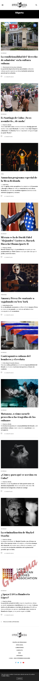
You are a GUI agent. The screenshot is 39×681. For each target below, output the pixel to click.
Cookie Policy (5, 676)
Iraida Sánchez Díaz (8, 305)
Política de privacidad (19, 642)
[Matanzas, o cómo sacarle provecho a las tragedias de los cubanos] (19, 393)
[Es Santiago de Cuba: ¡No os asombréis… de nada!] (19, 97)
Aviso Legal (19, 645)
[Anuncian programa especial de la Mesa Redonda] (19, 157)
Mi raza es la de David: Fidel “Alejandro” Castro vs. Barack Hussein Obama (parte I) (18, 241)
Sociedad (3, 53)
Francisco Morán (7, 124)
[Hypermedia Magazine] (19, 5)
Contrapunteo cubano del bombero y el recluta (15, 357)
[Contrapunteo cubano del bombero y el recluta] (19, 335)
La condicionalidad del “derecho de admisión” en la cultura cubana (19, 60)
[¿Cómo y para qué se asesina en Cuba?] (19, 454)
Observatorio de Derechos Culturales (12, 67)
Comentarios (20, 647)
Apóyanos (19, 655)
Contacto (20, 650)
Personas (4, 294)
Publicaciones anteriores (11, 621)
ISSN (19, 653)
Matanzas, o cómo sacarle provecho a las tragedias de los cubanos (18, 417)
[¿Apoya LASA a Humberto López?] (19, 574)
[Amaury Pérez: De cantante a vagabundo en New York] (19, 278)
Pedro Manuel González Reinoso (11, 363)
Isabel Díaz (5, 184)
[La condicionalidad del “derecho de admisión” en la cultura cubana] (19, 36)
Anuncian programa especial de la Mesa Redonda (19, 179)
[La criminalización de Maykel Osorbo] (19, 512)
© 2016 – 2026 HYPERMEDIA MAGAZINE (19, 658)
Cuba (2, 173)
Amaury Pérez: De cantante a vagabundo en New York (17, 300)
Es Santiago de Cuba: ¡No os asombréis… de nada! (16, 119)
